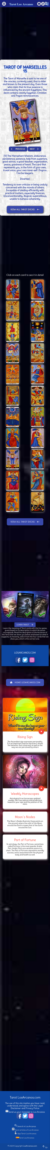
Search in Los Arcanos (25, 1126)
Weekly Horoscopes (25, 794)
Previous (18, 149)
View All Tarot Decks (25, 209)
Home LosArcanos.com (25, 682)
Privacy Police (32, 1108)
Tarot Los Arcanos (21, 4)
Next (34, 149)
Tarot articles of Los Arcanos (25, 1130)
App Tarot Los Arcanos (25, 1133)
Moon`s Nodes (25, 817)
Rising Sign (25, 737)
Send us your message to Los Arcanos (25, 1112)
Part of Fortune (25, 840)
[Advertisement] (25, 32)
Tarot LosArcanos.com (25, 1097)
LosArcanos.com (30, 1146)
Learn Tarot (25, 625)
